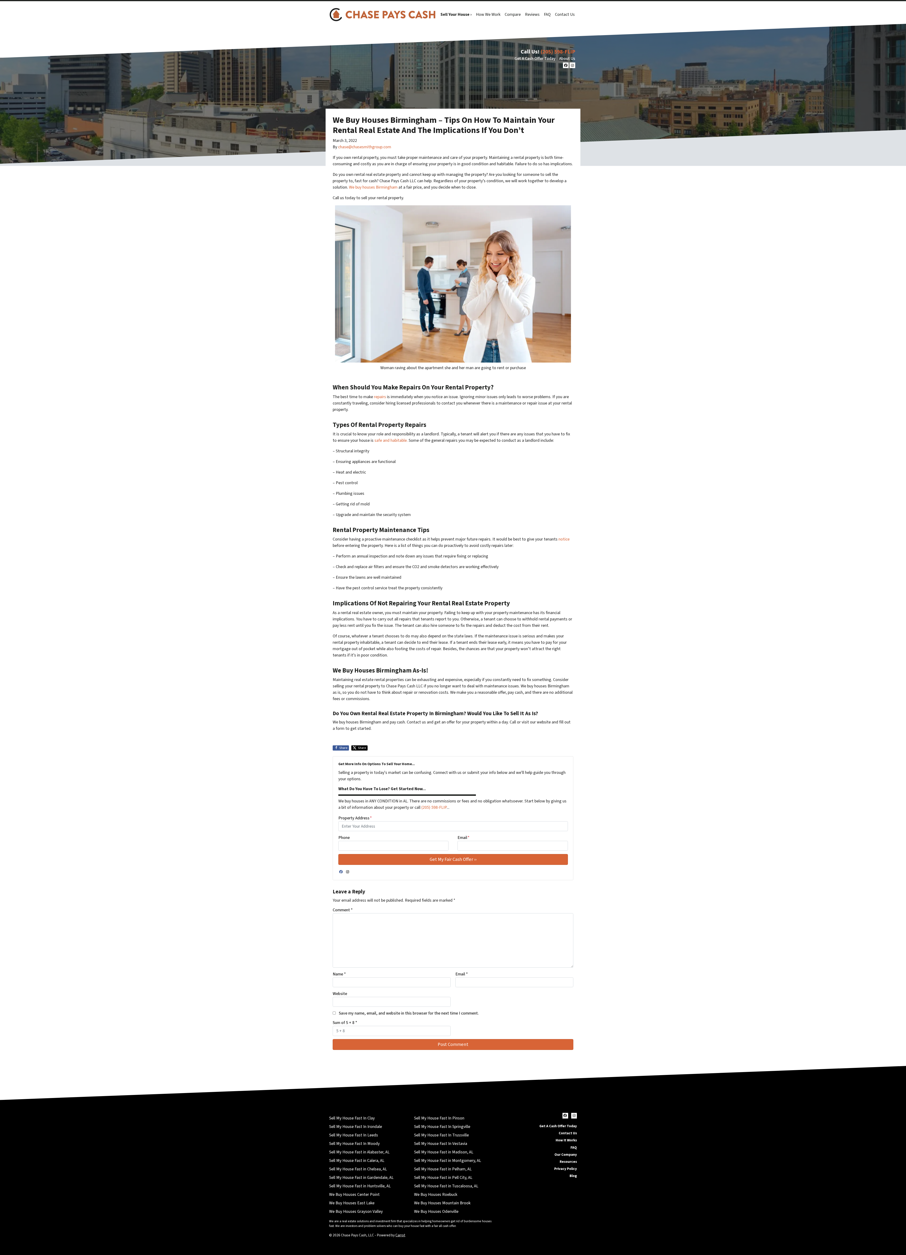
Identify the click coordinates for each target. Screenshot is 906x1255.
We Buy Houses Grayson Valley (356, 1211)
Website (340, 994)
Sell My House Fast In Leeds (353, 1135)
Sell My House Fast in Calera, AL (356, 1161)
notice (564, 539)
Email (463, 838)
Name (339, 974)
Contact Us (565, 14)
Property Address (355, 818)
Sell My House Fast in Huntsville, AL (360, 1186)
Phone (344, 838)
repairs (379, 397)
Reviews (532, 14)
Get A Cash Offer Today (535, 59)
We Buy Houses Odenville (436, 1211)
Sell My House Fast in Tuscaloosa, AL (446, 1186)
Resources (568, 1161)
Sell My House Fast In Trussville (441, 1135)
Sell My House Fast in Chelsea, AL (358, 1169)
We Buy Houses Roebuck (435, 1194)
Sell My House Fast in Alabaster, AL (359, 1152)
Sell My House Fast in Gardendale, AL (361, 1178)
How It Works (566, 1140)
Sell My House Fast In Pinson (439, 1118)
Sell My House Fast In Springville (442, 1127)
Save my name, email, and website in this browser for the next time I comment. (409, 1013)
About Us (567, 59)
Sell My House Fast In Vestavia (440, 1144)
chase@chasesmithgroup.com (364, 147)
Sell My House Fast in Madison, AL (443, 1152)
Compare (513, 14)
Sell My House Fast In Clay (352, 1118)
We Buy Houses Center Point (354, 1194)
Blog (573, 1175)
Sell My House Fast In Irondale (355, 1127)
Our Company (565, 1154)
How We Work (488, 14)
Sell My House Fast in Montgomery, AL (447, 1161)
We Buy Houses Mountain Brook (442, 1203)
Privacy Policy (565, 1168)
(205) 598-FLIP (558, 52)
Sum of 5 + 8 (345, 1023)
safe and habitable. (391, 440)
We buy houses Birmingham (373, 187)
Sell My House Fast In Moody (354, 1144)
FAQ (547, 14)
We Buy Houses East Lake (351, 1203)
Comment (343, 910)
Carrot (400, 1235)
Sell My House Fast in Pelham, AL (443, 1169)
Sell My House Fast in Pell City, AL (443, 1178)
